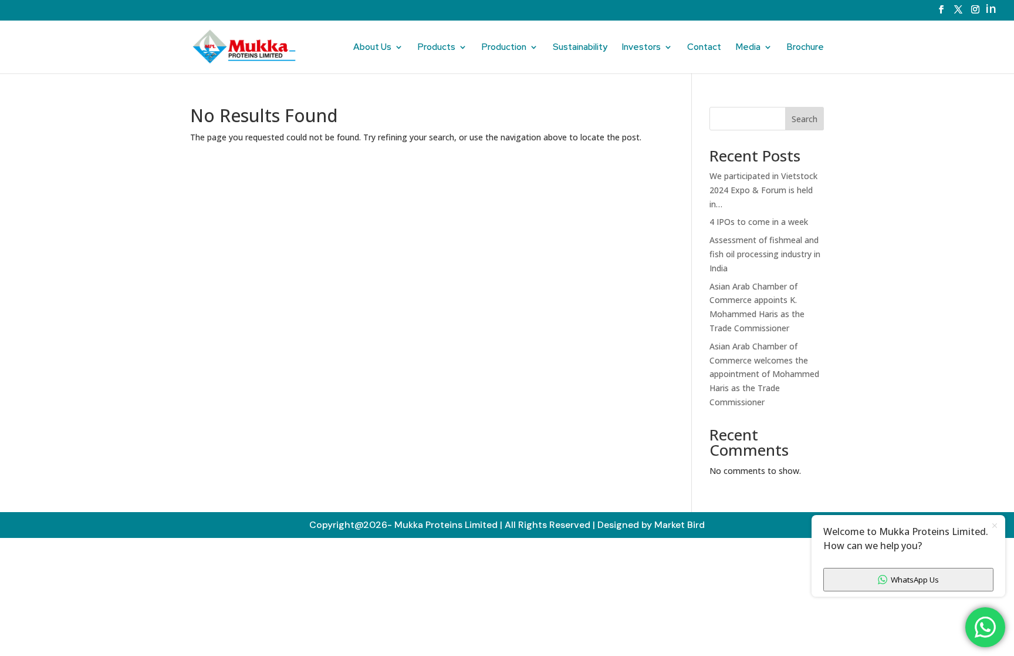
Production (504, 48)
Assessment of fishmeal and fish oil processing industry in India (764, 254)
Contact (704, 48)
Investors (641, 48)
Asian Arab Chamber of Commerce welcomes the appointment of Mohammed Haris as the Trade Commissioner (764, 374)
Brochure (805, 48)
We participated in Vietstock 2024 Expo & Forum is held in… (763, 190)
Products (436, 48)
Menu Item (993, 10)
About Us (372, 48)
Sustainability (580, 48)
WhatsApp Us (915, 579)
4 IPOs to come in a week (758, 221)
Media (748, 48)
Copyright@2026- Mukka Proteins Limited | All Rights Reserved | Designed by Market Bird (507, 525)
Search (804, 119)
